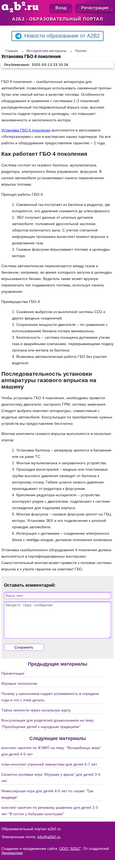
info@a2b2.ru (48, 837)
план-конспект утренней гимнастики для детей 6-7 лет (49, 764)
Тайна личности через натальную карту (36, 710)
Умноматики (12, 853)
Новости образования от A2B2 (62, 36)
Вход (60, 8)
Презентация (12, 673)
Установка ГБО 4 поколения (26, 130)
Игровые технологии (19, 683)
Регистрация (94, 8)
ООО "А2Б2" (70, 848)
